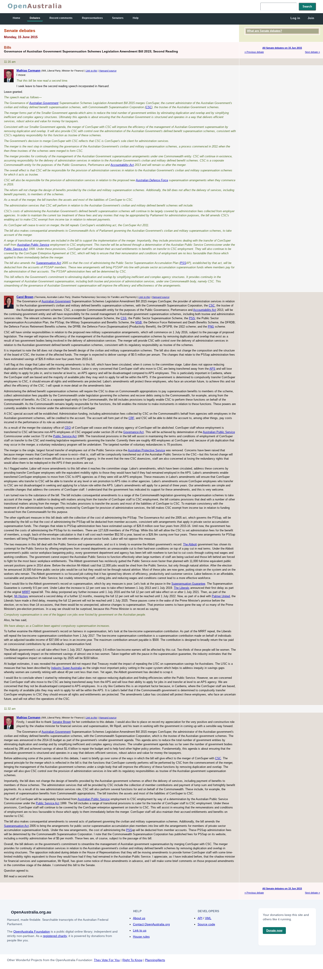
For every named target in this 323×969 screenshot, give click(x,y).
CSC (149, 107)
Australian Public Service (33, 244)
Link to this (91, 70)
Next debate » (312, 52)
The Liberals (181, 587)
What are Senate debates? (264, 30)
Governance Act (133, 432)
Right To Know (132, 960)
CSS (124, 318)
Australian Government (43, 103)
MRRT (26, 592)
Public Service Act (16, 249)
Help (135, 18)
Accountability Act (122, 165)
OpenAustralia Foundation (31, 931)
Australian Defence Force (152, 180)
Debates (35, 18)
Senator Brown (61, 722)
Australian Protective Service (146, 450)
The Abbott (190, 544)
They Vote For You (107, 960)
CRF (131, 418)
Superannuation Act (48, 263)
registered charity (55, 936)
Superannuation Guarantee (188, 583)
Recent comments (61, 18)
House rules (141, 936)
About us (139, 918)
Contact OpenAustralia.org (151, 924)
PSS (183, 263)
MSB (138, 322)
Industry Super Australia (66, 668)
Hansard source (107, 70)
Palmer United (221, 596)
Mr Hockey (21, 596)
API (200, 918)
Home (16, 18)
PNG (211, 326)
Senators (117, 18)
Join (311, 18)
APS (212, 368)
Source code (206, 924)
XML (208, 918)
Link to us (139, 930)
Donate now (274, 930)
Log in (295, 18)
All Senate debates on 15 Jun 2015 (282, 48)
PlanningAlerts (155, 960)
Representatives (92, 18)
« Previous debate (254, 52)
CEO (68, 427)
